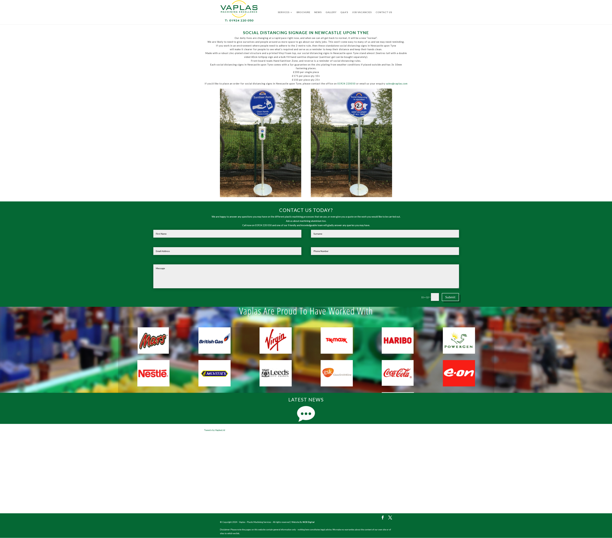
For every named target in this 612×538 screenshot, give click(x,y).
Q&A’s (344, 12)
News (318, 12)
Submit (450, 297)
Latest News (306, 399)
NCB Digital (308, 522)
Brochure (303, 12)
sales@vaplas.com (397, 83)
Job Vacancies (362, 12)
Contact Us (384, 12)
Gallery (331, 12)
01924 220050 (346, 83)
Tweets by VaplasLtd (214, 430)
